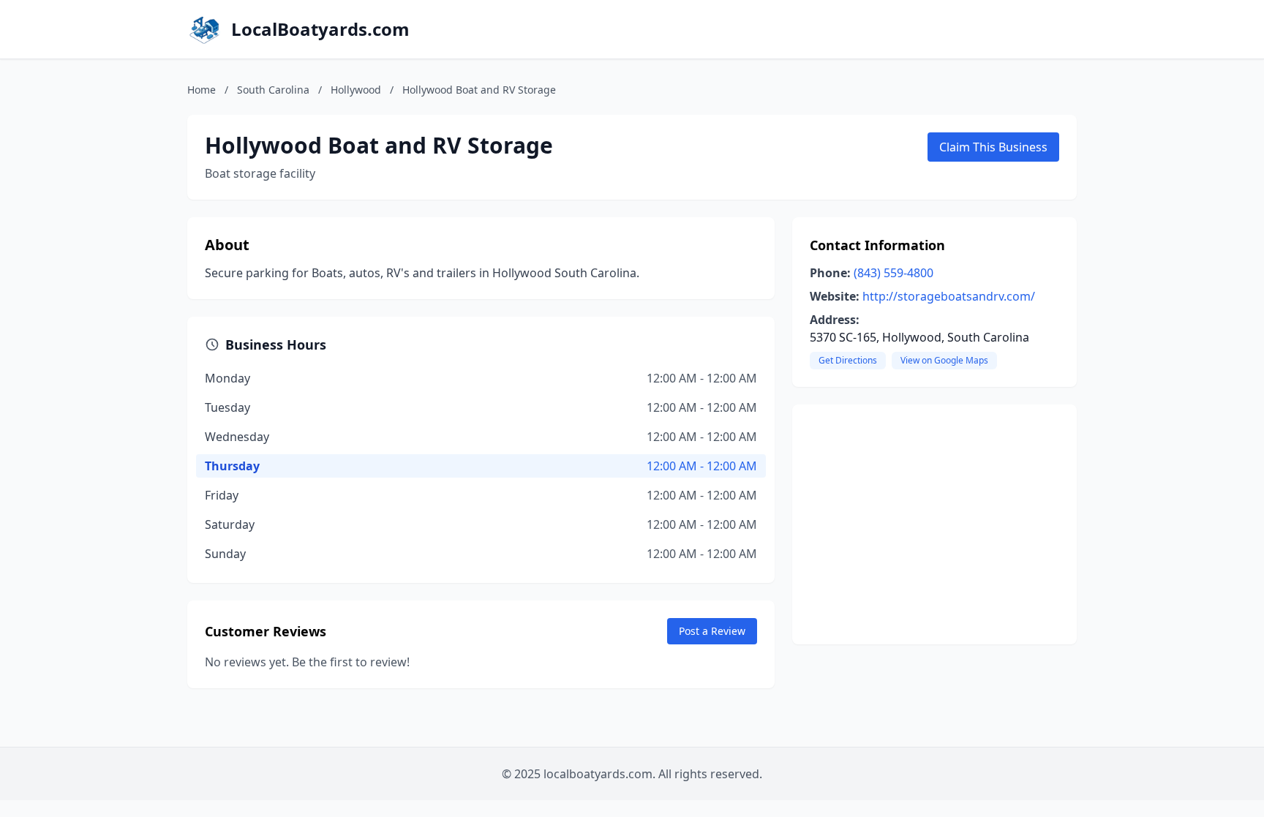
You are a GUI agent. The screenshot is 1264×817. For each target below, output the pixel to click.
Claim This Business (993, 147)
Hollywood (356, 90)
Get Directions (848, 360)
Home (201, 90)
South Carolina (273, 90)
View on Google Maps (944, 360)
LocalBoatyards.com (320, 29)
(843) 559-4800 (893, 273)
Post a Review (712, 631)
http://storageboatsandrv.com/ (948, 296)
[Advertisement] (934, 524)
